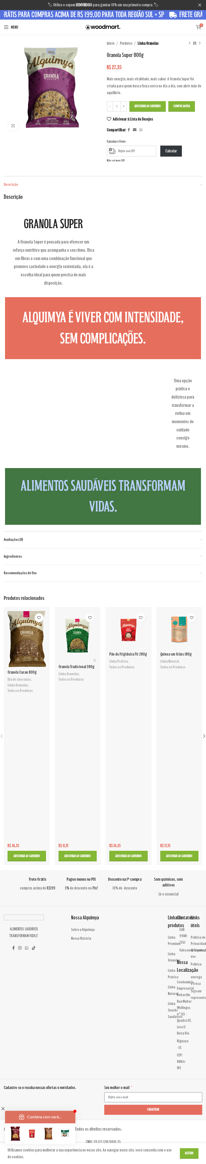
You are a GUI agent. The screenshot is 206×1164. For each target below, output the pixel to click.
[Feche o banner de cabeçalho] (199, 5)
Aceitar (189, 1153)
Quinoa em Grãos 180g (176, 654)
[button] (27, 856)
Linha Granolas (148, 43)
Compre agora (181, 106)
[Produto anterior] (189, 43)
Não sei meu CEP (116, 160)
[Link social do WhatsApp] (141, 130)
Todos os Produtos (20, 691)
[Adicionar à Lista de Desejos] (39, 617)
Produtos (126, 43)
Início (111, 43)
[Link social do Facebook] (128, 130)
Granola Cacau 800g (22, 672)
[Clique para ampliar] (13, 126)
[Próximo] (199, 43)
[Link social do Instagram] (19, 948)
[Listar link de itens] (86, 930)
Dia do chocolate (19, 679)
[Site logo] (103, 27)
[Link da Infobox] (53, 1087)
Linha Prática (118, 661)
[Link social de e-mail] (134, 130)
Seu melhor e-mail (117, 1087)
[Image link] (24, 917)
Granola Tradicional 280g (76, 667)
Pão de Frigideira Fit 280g (128, 654)
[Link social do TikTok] (33, 948)
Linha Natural (169, 661)
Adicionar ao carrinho (147, 106)
